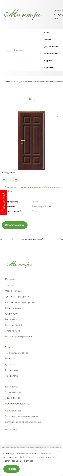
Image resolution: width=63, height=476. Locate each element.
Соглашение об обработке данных (23, 422)
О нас (47, 32)
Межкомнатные (13, 291)
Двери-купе (11, 313)
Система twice (12, 331)
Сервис (48, 60)
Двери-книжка (13, 308)
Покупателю (51, 53)
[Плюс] (15, 179)
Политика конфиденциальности (21, 416)
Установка (10, 358)
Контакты (49, 67)
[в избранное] (57, 116)
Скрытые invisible (14, 325)
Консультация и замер (16, 353)
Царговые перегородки (17, 296)
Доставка (10, 364)
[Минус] (4, 179)
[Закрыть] (59, 451)
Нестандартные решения (18, 336)
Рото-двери (11, 319)
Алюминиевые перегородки (20, 302)
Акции (47, 39)
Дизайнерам (51, 46)
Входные (9, 285)
